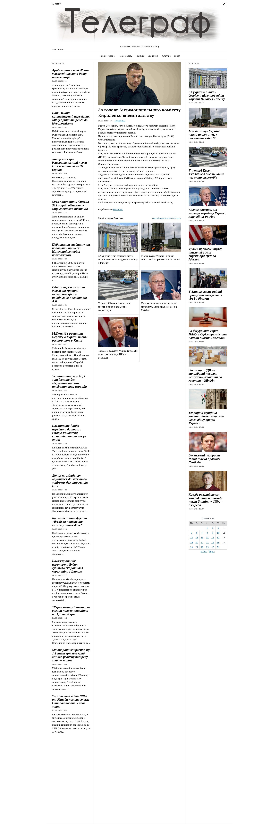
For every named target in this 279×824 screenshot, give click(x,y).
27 (197, 547)
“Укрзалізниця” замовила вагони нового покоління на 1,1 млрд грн (71, 610)
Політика (139, 55)
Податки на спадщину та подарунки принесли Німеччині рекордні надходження (71, 250)
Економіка (153, 55)
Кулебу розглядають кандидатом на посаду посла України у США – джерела (205, 500)
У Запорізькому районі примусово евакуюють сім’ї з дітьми (205, 295)
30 (212, 547)
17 (218, 537)
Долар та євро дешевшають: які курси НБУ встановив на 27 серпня (69, 164)
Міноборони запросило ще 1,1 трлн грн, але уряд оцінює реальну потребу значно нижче (71, 655)
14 (202, 537)
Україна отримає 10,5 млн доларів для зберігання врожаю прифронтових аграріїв (69, 381)
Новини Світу (125, 55)
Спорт (177, 55)
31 (218, 547)
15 (207, 537)
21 (202, 542)
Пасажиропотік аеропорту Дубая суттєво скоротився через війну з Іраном (67, 566)
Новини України (107, 55)
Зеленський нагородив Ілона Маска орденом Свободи (205, 459)
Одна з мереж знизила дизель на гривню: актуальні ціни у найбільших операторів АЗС (69, 294)
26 (191, 547)
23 (212, 542)
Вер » (212, 551)
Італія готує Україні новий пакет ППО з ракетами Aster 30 (160, 257)
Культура (166, 55)
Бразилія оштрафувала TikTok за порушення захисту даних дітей (69, 521)
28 (202, 547)
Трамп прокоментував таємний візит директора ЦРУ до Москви (117, 354)
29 (207, 547)
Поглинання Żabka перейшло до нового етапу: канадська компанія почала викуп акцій (69, 432)
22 (207, 542)
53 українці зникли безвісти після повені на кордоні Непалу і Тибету (118, 259)
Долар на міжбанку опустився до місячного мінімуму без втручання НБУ (70, 481)
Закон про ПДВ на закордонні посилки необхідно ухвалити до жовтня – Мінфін (205, 375)
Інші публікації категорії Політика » (166, 218)
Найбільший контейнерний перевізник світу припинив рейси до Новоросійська (71, 118)
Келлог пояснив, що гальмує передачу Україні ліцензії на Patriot (159, 306)
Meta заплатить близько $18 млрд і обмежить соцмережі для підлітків (70, 205)
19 (191, 542)
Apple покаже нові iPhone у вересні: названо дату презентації (70, 73)
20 (197, 542)
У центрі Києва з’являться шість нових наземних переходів (114, 306)
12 (191, 537)
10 (218, 532)
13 (197, 537)
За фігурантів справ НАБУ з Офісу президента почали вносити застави (208, 334)
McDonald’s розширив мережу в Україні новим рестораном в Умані (69, 337)
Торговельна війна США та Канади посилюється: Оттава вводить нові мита (70, 701)
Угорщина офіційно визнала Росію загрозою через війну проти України (206, 418)
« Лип (204, 551)
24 (218, 542)
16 (212, 537)
